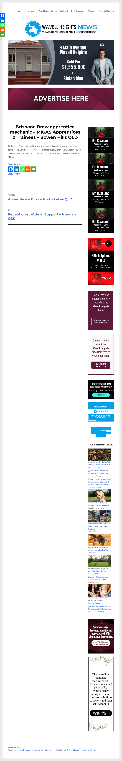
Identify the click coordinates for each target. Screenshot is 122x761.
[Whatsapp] (22, 169)
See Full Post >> (14, 173)
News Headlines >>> (103, 432)
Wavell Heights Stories (26, 11)
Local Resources (77, 11)
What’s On (92, 11)
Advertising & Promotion (90, 750)
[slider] (103, 283)
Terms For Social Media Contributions (67, 750)
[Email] (33, 169)
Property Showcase (106, 11)
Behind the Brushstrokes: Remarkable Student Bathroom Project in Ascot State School (99, 526)
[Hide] (1, 39)
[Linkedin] (16, 169)
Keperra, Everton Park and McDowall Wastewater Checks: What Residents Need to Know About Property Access (99, 482)
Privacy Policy (12, 750)
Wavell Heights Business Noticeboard (53, 11)
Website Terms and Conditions (29, 750)
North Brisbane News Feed (101, 444)
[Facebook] (10, 169)
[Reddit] (27, 169)
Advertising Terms (46, 750)
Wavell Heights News (14, 747)
